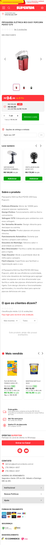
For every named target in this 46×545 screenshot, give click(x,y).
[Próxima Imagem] (41, 59)
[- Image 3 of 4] (31, 87)
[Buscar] (9, 8)
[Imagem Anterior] (5, 59)
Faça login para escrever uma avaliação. (18, 315)
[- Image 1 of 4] (16, 87)
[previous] (37, 147)
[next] (41, 147)
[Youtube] (26, 450)
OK (41, 135)
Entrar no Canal (23, 443)
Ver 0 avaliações (20, 29)
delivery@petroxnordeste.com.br (19, 464)
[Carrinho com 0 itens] (42, 8)
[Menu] (4, 8)
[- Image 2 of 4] (24, 87)
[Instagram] (19, 450)
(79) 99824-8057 (12, 467)
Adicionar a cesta (30, 117)
